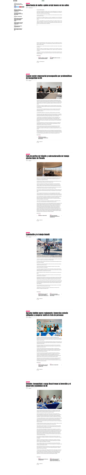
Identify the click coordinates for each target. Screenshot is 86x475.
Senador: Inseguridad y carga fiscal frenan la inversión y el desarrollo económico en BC (18, 23)
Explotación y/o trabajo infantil (18, 16)
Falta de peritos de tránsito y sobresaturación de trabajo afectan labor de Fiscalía (18, 14)
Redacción (40, 135)
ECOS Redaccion (41, 61)
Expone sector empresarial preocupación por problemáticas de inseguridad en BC (18, 10)
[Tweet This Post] (18, 6)
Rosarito (15, 15)
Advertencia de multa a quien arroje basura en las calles (18, 4)
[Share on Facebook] (15, 6)
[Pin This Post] (20, 6)
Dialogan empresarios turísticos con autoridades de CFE (18, 26)
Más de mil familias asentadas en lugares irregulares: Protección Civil (18, 29)
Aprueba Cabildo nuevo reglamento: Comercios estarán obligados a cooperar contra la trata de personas (18, 19)
